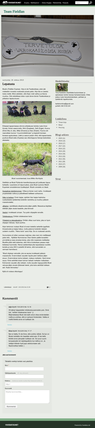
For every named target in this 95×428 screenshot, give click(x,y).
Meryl (60, 125)
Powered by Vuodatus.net (82, 425)
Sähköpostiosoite (16, 373)
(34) (62, 154)
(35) (62, 159)
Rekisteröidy (57, 2)
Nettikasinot (35, 2)
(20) (62, 151)
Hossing (61, 127)
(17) (62, 143)
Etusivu (26, 2)
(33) (62, 156)
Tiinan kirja (62, 122)
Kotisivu (23, 381)
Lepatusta (8, 83)
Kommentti (8, 388)
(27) (62, 164)
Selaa (46, 2)
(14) (62, 141)
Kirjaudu (65, 2)
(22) (62, 146)
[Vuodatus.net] (12, 425)
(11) (62, 138)
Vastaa (9, 325)
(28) (62, 161)
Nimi (7, 365)
